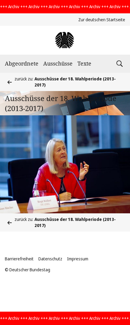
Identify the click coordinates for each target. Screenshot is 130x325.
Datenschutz (50, 259)
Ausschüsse (58, 63)
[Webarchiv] (65, 40)
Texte (84, 63)
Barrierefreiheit (19, 259)
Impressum (77, 259)
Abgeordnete (21, 63)
